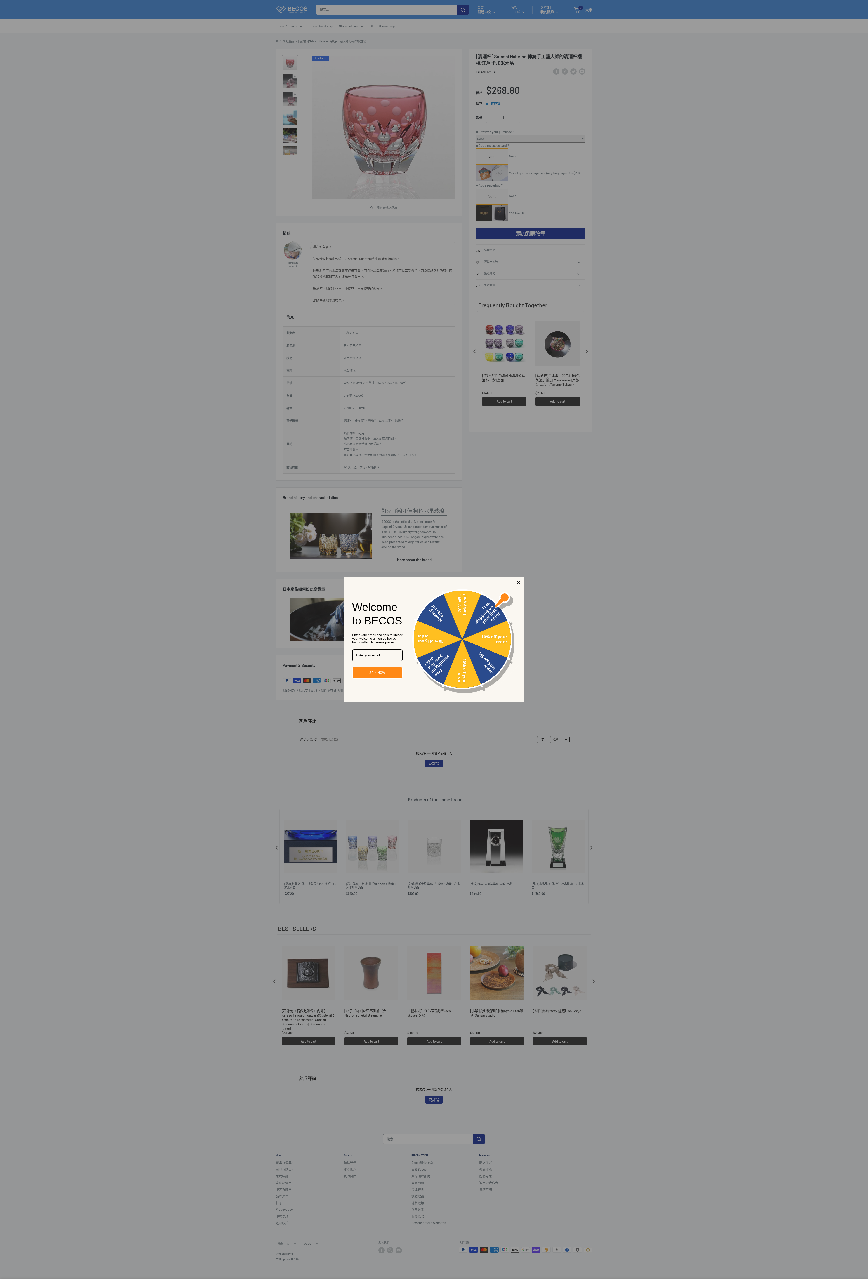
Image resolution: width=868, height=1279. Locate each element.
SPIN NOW (377, 672)
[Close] (518, 582)
